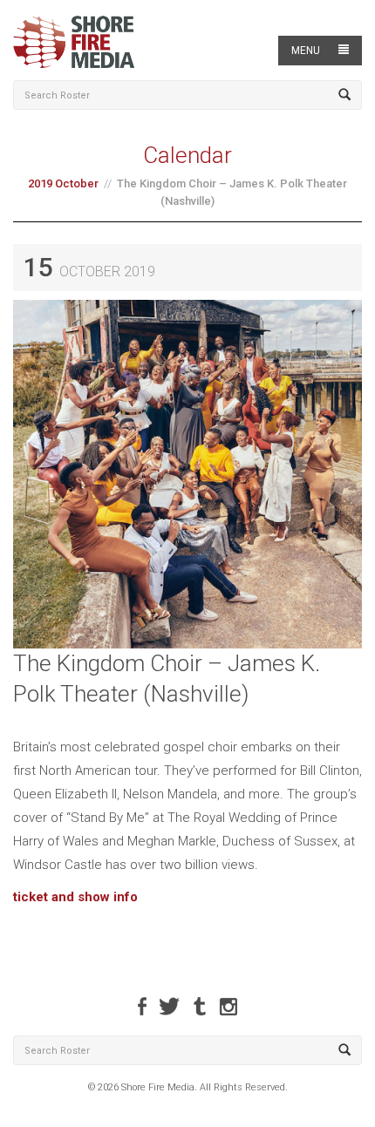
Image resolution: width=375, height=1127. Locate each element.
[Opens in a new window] (142, 1006)
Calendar (187, 155)
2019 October (63, 183)
